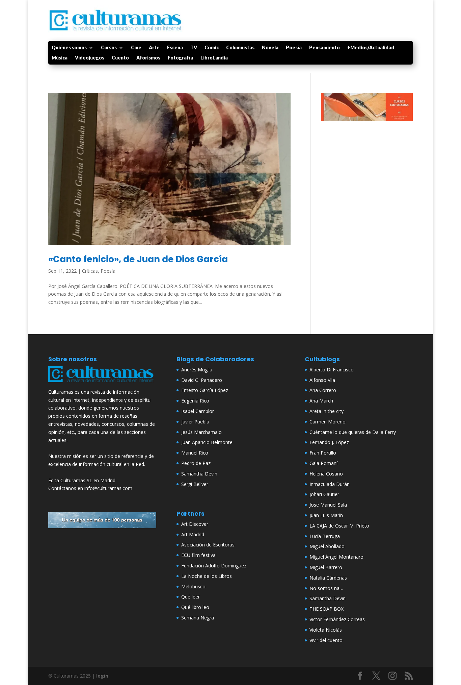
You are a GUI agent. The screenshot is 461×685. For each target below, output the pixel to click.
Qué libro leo (195, 607)
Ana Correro (322, 390)
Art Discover (194, 524)
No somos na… (326, 588)
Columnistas (240, 47)
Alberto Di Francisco (331, 369)
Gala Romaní (323, 463)
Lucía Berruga (324, 536)
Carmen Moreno (327, 421)
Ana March (321, 400)
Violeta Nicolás (325, 630)
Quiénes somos (69, 47)
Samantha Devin (199, 473)
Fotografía (180, 57)
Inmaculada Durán (329, 484)
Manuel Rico (194, 452)
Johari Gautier (324, 494)
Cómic (212, 47)
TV (193, 47)
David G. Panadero (201, 380)
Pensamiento (324, 47)
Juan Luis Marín (326, 515)
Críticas (90, 271)
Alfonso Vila (322, 380)
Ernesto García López (204, 390)
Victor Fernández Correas (337, 619)
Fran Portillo (322, 452)
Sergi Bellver (194, 484)
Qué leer (190, 596)
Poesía (294, 47)
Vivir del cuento (326, 640)
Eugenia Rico (195, 400)
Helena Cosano (326, 473)
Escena (175, 47)
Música (59, 57)
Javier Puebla (195, 421)
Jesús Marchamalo (201, 432)
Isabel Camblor (197, 411)
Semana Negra (197, 617)
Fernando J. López (329, 442)
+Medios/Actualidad (370, 47)
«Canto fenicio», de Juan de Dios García (138, 259)
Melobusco (193, 586)
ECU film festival (199, 555)
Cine (136, 47)
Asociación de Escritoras (208, 544)
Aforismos (148, 57)
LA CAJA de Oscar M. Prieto (339, 525)
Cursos (109, 47)
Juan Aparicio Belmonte (207, 442)
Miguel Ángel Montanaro (336, 557)
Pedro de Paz (196, 463)
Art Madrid (192, 534)
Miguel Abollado (327, 546)
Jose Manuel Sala (328, 504)
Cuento (120, 57)
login (102, 675)
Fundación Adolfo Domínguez (213, 565)
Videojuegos (89, 57)
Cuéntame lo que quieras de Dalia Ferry (352, 432)
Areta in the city (326, 411)
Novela (270, 47)
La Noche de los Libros (206, 576)
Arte (154, 47)
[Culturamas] (102, 384)
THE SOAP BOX (326, 609)
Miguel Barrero (325, 567)
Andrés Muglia (196, 369)
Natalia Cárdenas (328, 577)
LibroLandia (214, 57)
